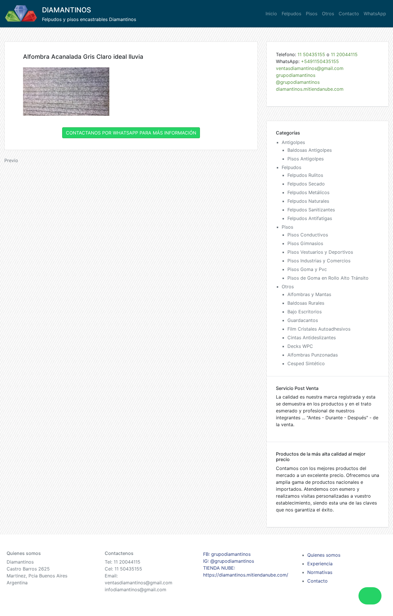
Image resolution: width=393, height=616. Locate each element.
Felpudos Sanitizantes (311, 210)
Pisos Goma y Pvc (307, 269)
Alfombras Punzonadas (312, 355)
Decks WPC (300, 346)
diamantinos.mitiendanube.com (310, 89)
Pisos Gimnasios (305, 243)
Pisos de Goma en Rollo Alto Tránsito (328, 278)
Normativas (319, 572)
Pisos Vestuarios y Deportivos (320, 252)
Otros (328, 13)
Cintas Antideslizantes (311, 337)
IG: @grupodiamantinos (228, 561)
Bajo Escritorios (304, 311)
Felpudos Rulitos (305, 175)
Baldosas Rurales (305, 303)
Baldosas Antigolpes (309, 150)
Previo (11, 160)
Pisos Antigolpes (305, 159)
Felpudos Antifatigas (309, 218)
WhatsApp (375, 13)
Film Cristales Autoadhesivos (318, 329)
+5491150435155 (320, 61)
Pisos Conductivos (307, 235)
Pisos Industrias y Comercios (318, 261)
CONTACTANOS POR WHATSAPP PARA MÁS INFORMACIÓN (131, 133)
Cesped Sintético (306, 363)
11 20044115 (344, 54)
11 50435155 (311, 54)
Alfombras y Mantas (309, 294)
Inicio (271, 13)
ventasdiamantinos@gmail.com (310, 68)
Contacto (349, 13)
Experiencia (320, 563)
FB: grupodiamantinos (227, 554)
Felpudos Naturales (308, 201)
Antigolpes (293, 142)
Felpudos (291, 13)
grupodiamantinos (295, 75)
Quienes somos (323, 555)
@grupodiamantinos (298, 82)
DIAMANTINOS (66, 10)
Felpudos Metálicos (308, 192)
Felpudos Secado (306, 184)
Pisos (311, 13)
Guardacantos (302, 320)
